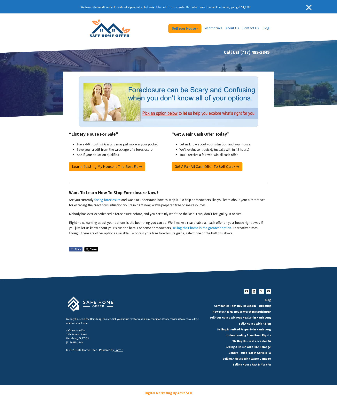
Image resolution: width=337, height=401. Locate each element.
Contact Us (250, 28)
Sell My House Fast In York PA (252, 364)
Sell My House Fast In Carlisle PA (250, 353)
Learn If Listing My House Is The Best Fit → (107, 166)
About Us (232, 28)
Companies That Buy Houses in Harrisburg (242, 306)
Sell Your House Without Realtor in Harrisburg (240, 317)
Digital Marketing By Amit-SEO (168, 393)
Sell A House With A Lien (255, 323)
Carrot (118, 350)
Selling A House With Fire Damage (248, 347)
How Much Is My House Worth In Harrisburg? (242, 312)
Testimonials (212, 28)
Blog (265, 28)
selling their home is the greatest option (201, 228)
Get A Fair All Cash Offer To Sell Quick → (207, 166)
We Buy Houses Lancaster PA (251, 341)
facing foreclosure (107, 199)
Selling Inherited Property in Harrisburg (244, 329)
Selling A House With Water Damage (247, 359)
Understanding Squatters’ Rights (248, 335)
